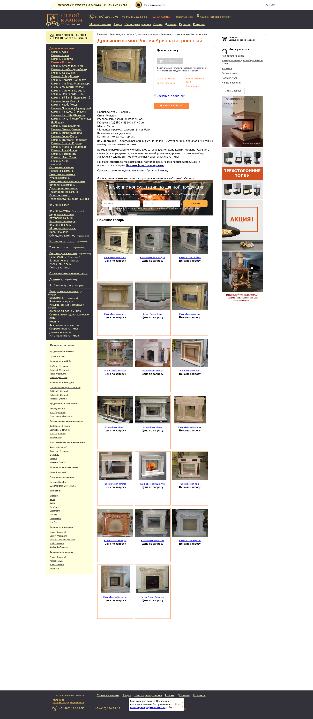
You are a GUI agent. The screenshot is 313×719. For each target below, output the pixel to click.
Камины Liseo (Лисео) (64, 157)
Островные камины (61, 167)
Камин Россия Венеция (115, 540)
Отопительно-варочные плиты (68, 273)
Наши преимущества (138, 24)
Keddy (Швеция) (57, 409)
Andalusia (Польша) (59, 547)
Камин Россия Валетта (115, 484)
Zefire (52, 503)
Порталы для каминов (63, 253)
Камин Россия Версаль (190, 540)
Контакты (199, 24)
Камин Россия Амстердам (152, 257)
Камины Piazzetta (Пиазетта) (68, 115)
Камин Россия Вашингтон (152, 484)
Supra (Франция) (58, 532)
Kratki (52, 499)
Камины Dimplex (58, 482)
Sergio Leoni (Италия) (60, 430)
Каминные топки (60, 211)
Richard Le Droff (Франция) (62, 540)
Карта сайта (58, 700)
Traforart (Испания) (59, 366)
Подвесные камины (61, 171)
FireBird (53, 515)
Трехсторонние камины (64, 192)
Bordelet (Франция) (59, 370)
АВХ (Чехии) (56, 437)
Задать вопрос (233, 91)
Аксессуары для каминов (65, 311)
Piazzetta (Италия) (58, 399)
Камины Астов (60, 55)
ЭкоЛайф (54, 507)
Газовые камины (59, 195)
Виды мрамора (58, 232)
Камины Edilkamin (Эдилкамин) (70, 97)
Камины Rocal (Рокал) (64, 150)
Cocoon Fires (55, 518)
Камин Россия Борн (152, 427)
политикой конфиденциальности (174, 208)
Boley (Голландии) (58, 472)
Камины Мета (59, 161)
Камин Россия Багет (190, 371)
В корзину (171, 61)
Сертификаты (229, 73)
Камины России (61, 62)
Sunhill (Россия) (57, 543)
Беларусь (54, 455)
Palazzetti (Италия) (59, 395)
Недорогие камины (61, 214)
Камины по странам (62, 241)
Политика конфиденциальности (68, 703)
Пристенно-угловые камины (67, 181)
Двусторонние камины (63, 188)
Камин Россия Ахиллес (153, 371)
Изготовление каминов (64, 335)
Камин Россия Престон (115, 257)
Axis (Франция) (57, 561)
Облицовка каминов (62, 235)
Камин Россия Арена (153, 314)
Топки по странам (60, 247)
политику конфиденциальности (147, 707)
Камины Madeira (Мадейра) (68, 147)
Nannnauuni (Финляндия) (62, 416)
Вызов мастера (194, 86)
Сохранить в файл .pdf (171, 96)
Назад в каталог (172, 105)
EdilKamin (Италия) (59, 391)
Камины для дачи (60, 225)
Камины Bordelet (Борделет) (68, 80)
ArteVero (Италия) (58, 462)
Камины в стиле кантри (64, 325)
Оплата (158, 24)
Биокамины (56, 297)
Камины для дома (121, 34)
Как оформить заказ (233, 56)
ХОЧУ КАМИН (161, 16)
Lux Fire (53, 522)
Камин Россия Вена (189, 484)
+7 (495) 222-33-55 (134, 16)
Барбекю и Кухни (60, 285)
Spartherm (55, 511)
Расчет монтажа (166, 83)
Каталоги (227, 68)
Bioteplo (54, 496)
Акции (118, 24)
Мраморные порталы (62, 228)
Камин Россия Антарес (115, 314)
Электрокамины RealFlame (63, 486)
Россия (53, 459)
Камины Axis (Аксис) (63, 73)
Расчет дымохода (167, 78)
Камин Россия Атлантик (115, 371)
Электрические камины (64, 291)
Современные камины (63, 328)
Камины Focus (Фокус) (65, 101)
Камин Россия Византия (152, 597)
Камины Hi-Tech (59, 205)
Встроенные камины (62, 185)
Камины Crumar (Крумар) (66, 143)
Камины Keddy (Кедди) (65, 104)
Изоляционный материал (65, 304)
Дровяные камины (61, 48)
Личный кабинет (231, 83)
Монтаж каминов (100, 24)
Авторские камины (61, 218)
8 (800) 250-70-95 (107, 16)
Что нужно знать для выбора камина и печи (242, 62)
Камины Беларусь (62, 59)
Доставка (171, 24)
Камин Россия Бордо (115, 427)
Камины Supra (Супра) (64, 136)
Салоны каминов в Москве (215, 16)
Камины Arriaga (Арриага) (67, 66)
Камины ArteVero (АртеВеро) (69, 69)
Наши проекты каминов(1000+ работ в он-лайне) (71, 36)
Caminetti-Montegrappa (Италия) (65, 387)
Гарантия (185, 24)
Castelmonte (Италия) (60, 426)
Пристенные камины (62, 174)
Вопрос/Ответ (229, 78)
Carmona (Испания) (59, 451)
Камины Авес (59, 52)
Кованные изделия (61, 301)
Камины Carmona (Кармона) (68, 90)
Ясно (178, 704)
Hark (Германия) (58, 412)
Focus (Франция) (58, 374)
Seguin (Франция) (58, 536)
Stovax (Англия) (57, 356)
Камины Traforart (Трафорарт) (69, 140)
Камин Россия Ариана (190, 314)
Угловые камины (59, 178)
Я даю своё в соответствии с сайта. (157, 208)
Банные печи (57, 260)
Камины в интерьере (62, 221)
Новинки (54, 321)
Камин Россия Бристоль (189, 427)
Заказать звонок (184, 16)
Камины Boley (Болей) (65, 76)
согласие (132, 208)
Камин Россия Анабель (190, 257)
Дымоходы (56, 279)
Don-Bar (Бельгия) (58, 377)
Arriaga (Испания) (58, 447)
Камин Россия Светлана (152, 540)
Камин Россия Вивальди (115, 597)
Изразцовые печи (60, 264)
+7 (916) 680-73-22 (107, 708)
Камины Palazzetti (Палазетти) (69, 111)
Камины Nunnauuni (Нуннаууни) (71, 108)
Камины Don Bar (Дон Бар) (67, 94)
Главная (102, 34)
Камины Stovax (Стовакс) (66, 129)
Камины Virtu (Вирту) (64, 154)
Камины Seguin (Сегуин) (66, 126)
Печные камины (59, 267)
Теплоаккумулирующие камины (69, 199)
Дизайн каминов (60, 332)
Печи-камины (58, 257)
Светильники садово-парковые (69, 314)
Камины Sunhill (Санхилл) (66, 133)
